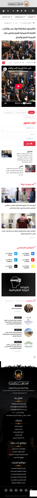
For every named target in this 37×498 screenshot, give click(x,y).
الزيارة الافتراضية (18, 432)
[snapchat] (11, 490)
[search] (8, 11)
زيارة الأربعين (8, 112)
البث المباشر (18, 429)
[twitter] (21, 10)
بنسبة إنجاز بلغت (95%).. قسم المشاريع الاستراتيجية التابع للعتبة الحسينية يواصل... (12, 334)
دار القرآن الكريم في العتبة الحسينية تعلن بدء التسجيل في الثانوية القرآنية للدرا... (13, 346)
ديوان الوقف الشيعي (18, 451)
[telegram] (16, 490)
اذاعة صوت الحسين (18, 437)
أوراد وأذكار (18, 435)
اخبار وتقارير (7, 23)
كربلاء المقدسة (29, 117)
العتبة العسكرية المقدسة (18, 477)
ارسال (28, 143)
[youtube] (18, 10)
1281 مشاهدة (18, 62)
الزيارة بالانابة (18, 426)
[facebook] (25, 10)
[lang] (4, 11)
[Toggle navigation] (32, 11)
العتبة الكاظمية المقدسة (18, 471)
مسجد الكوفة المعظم (18, 482)
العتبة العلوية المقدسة (18, 468)
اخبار (16, 23)
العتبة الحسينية (21, 112)
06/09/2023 (30, 62)
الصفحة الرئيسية (27, 23)
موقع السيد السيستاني (18, 448)
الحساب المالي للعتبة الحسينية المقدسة (18, 415)
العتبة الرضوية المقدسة (18, 474)
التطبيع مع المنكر (17, 308)
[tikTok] (6, 490)
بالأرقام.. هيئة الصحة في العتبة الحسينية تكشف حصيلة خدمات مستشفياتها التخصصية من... (13, 322)
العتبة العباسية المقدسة (18, 480)
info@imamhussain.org (18, 403)
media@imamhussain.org (18, 409)
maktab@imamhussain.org (18, 406)
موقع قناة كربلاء (18, 457)
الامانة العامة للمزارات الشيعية (18, 454)
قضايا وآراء (18, 306)
